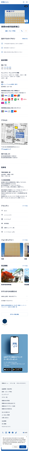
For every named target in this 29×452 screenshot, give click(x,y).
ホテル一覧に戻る (14, 314)
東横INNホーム (5, 383)
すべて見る (25, 206)
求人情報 (4, 424)
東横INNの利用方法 (7, 409)
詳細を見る (25, 38)
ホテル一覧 (12, 383)
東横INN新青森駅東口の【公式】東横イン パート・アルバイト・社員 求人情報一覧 (14, 306)
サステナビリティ (6, 426)
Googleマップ (7, 149)
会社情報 (4, 421)
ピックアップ (5, 394)
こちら (15, 362)
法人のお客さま (6, 412)
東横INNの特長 (6, 400)
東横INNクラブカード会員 (8, 406)
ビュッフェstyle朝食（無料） (10, 84)
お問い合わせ (5, 417)
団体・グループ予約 (10, 31)
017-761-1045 (7, 67)
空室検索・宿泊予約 (7, 389)
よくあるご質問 (6, 415)
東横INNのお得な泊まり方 (8, 403)
